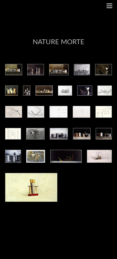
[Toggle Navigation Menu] (109, 6)
